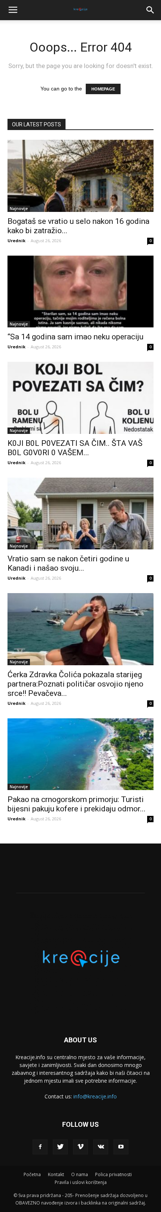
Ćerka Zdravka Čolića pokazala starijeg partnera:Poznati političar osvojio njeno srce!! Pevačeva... (75, 684)
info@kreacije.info (95, 1096)
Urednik (16, 240)
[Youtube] (120, 1146)
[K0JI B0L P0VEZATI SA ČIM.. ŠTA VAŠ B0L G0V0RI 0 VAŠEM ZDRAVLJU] (80, 398)
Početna (32, 1174)
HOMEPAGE (103, 89)
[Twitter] (60, 1146)
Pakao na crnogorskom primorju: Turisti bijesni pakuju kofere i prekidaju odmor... (76, 804)
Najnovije (19, 208)
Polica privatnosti (113, 1174)
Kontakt (56, 1174)
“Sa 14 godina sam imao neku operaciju (75, 336)
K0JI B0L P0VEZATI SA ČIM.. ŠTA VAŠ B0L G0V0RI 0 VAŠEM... (74, 448)
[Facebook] (40, 1146)
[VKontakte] (100, 1146)
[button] (150, 10)
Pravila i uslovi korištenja (81, 1182)
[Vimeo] (80, 1146)
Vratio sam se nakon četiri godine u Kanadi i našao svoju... (68, 563)
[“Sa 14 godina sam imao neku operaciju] (80, 292)
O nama (79, 1174)
